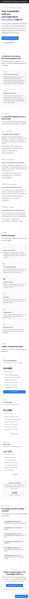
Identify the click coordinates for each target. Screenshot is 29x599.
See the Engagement (9, 42)
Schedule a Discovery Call (10, 38)
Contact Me (14, 474)
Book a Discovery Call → (21, 596)
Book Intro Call (14, 391)
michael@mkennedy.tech (9, 589)
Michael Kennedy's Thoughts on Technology (14, 1)
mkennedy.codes (21, 589)
